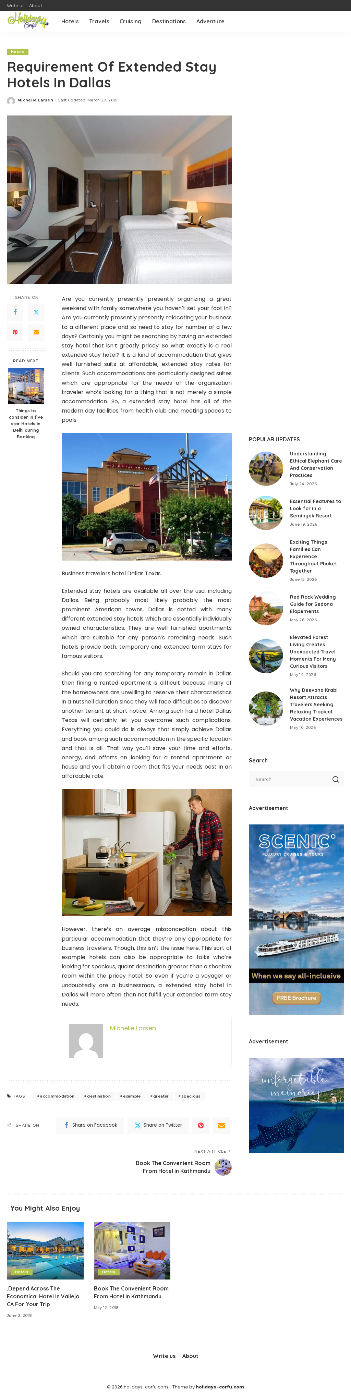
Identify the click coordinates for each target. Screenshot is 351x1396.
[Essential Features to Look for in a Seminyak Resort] (266, 513)
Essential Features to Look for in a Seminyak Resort (315, 508)
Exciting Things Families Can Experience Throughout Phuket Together (313, 556)
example (132, 1096)
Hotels (17, 51)
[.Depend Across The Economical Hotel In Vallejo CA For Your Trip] (45, 1250)
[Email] (36, 332)
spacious (191, 1096)
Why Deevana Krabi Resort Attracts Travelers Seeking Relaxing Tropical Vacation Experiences (316, 704)
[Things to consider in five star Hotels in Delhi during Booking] (26, 386)
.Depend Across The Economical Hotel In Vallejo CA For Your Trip (43, 1296)
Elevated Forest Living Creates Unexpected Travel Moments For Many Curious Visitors (313, 651)
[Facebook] (15, 312)
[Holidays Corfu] (29, 21)
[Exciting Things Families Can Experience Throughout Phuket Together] (266, 560)
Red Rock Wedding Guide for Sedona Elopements (313, 604)
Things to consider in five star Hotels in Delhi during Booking (26, 423)
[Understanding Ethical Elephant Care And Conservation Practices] (266, 469)
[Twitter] (36, 312)
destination (99, 1096)
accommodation (57, 1096)
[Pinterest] (15, 332)
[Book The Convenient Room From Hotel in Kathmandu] (132, 1250)
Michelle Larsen (35, 100)
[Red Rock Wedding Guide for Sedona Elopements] (266, 608)
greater (161, 1096)
